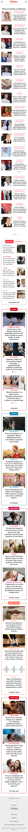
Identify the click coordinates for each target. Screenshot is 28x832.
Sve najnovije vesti (14, 302)
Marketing (14, 818)
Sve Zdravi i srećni (14, 692)
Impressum (14, 814)
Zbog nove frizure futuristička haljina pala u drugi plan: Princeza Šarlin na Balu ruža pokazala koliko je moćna (20, 196)
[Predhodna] (10, 234)
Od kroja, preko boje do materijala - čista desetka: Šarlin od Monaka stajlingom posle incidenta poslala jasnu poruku (20, 31)
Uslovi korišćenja (14, 821)
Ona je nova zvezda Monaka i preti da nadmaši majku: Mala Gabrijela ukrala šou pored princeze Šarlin (19, 72)
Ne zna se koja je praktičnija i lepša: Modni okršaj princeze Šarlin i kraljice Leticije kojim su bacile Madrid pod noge (19, 126)
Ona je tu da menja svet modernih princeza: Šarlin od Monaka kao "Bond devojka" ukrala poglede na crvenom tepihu (20, 17)
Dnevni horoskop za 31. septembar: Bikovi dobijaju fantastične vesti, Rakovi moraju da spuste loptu (9, 250)
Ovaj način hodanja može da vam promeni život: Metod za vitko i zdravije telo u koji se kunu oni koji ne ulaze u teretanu (14, 655)
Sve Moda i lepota (14, 597)
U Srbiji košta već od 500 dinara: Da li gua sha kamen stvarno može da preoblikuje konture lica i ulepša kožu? (14, 588)
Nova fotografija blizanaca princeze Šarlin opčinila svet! (19, 139)
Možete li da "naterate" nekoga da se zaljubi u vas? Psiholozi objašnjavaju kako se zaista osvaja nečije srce (14, 721)
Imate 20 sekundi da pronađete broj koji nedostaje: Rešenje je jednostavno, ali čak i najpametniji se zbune (14, 683)
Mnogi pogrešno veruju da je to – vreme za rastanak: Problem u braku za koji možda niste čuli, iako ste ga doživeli (14, 750)
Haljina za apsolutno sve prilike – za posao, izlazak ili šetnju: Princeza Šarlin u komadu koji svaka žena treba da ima (19, 58)
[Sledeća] (17, 234)
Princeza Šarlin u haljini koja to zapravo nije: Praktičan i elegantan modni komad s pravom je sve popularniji (20, 99)
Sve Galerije (14, 408)
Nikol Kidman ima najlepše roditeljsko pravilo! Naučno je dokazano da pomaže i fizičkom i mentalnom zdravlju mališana (9, 284)
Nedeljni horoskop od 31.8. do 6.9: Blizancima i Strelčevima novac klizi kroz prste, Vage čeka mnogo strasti (14, 466)
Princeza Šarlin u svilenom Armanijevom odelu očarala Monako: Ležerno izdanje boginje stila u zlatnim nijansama (19, 210)
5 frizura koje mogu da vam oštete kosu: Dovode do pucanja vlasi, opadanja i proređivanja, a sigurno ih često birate (9, 261)
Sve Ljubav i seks (14, 791)
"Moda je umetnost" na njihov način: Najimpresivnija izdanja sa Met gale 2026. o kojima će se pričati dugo (14, 396)
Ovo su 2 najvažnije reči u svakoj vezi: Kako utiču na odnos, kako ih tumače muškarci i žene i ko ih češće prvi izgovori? (14, 781)
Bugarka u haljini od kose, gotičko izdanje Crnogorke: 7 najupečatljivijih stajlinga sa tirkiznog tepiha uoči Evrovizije (14, 364)
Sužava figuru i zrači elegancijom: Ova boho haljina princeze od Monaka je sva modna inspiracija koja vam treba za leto (19, 85)
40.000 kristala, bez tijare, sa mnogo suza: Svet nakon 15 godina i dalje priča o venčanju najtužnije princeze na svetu (19, 45)
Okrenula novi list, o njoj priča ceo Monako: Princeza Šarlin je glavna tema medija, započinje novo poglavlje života (19, 223)
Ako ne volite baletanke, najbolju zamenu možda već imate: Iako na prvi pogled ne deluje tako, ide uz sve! (9, 272)
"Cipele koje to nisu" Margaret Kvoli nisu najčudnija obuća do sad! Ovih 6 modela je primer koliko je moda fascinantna (14, 334)
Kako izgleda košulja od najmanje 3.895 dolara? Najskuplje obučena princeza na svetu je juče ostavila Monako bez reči (20, 113)
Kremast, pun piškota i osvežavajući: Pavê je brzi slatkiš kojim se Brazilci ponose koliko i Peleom (9, 295)
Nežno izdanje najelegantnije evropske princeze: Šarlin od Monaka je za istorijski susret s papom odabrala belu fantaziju (19, 166)
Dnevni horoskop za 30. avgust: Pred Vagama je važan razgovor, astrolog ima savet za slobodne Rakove (14, 494)
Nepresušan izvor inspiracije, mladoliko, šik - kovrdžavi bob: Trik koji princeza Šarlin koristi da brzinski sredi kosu (19, 153)
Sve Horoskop (14, 503)
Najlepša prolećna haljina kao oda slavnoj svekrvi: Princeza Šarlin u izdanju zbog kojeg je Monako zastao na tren (19, 183)
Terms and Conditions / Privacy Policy (14, 824)
